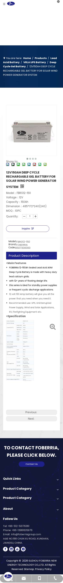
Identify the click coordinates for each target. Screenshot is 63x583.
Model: (12, 241)
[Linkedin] (11, 549)
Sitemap (29, 569)
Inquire (26, 228)
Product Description (24, 255)
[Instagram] (23, 549)
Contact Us (32, 464)
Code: (11, 247)
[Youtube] (17, 549)
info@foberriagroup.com (26, 534)
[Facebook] (5, 549)
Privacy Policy (43, 569)
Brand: (12, 244)
